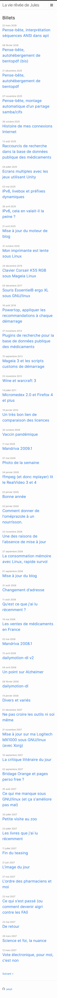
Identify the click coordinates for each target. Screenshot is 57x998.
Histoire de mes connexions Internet (27, 129)
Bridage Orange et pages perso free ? (25, 776)
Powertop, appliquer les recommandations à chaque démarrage (27, 316)
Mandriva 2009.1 (17, 448)
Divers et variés (16, 700)
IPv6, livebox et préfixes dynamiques (23, 194)
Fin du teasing (15, 853)
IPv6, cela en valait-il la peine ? (23, 214)
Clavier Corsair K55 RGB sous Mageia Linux (24, 273)
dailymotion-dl (15, 686)
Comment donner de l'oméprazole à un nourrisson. (20, 516)
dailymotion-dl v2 (18, 657)
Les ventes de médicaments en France (27, 627)
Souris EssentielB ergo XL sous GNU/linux (25, 293)
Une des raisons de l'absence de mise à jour (24, 539)
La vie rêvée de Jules (20, 5)
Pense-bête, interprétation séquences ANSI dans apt (26, 33)
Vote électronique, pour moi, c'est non (27, 957)
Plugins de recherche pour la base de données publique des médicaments (28, 341)
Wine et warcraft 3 (19, 380)
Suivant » (7, 973)
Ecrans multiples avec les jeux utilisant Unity (25, 174)
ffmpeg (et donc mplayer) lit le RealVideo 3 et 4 (27, 479)
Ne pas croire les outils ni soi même (28, 717)
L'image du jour (16, 867)
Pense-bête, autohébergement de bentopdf (21, 81)
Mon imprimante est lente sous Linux (25, 253)
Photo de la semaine (20, 462)
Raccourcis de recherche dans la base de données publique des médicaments (26, 151)
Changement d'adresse (23, 590)
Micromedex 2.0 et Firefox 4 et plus (27, 397)
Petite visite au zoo (19, 819)
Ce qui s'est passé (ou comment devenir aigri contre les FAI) (22, 907)
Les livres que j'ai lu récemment (20, 836)
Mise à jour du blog (19, 575)
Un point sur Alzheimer (23, 672)
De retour (10, 926)
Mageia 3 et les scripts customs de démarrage (23, 364)
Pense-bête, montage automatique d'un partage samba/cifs (25, 106)
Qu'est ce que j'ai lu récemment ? (20, 607)
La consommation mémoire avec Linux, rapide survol (26, 559)
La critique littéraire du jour (26, 759)
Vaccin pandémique (20, 434)
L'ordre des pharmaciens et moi (27, 884)
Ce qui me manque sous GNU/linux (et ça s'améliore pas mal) (27, 799)
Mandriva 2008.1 (17, 643)
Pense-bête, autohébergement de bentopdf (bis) (21, 55)
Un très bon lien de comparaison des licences (25, 417)
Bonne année (14, 496)
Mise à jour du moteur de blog (25, 233)
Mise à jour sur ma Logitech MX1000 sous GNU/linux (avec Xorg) (27, 740)
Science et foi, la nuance (24, 940)
